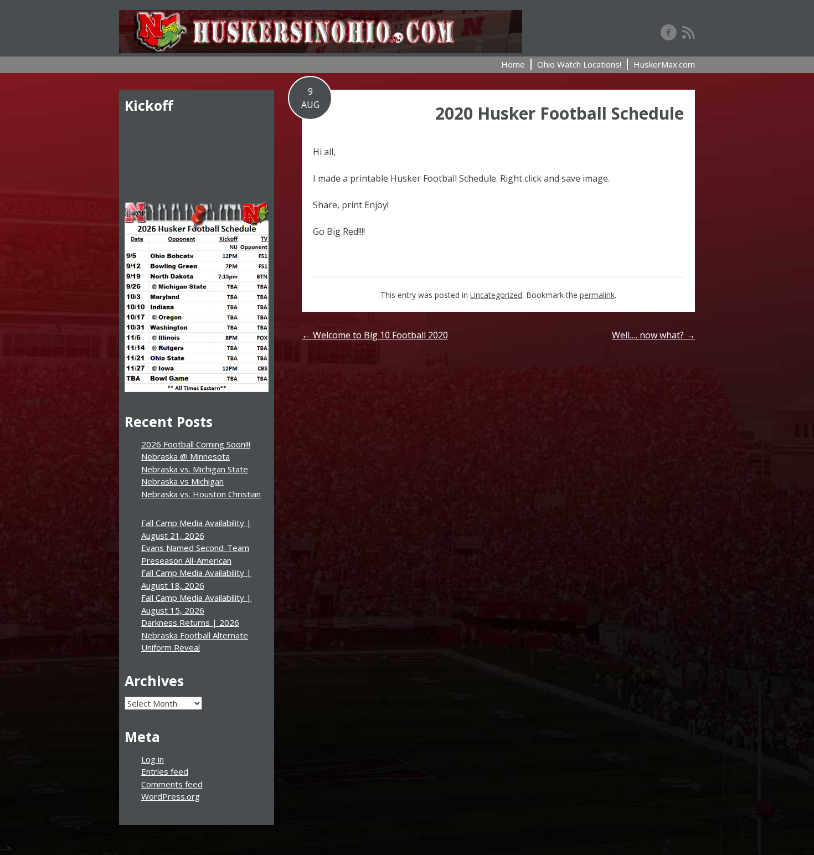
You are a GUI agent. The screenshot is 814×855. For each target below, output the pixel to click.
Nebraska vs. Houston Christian (201, 493)
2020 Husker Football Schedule (559, 113)
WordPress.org (170, 796)
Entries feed (164, 771)
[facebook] (669, 32)
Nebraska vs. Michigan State (194, 469)
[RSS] (688, 32)
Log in (152, 759)
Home (513, 64)
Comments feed (172, 784)
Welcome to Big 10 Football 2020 (375, 335)
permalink (597, 295)
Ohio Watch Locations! (579, 64)
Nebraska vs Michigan (182, 481)
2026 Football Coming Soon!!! (195, 444)
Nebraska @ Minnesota (185, 456)
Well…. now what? (653, 335)
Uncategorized (496, 295)
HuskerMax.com (664, 64)
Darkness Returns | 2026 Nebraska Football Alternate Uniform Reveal (194, 635)
